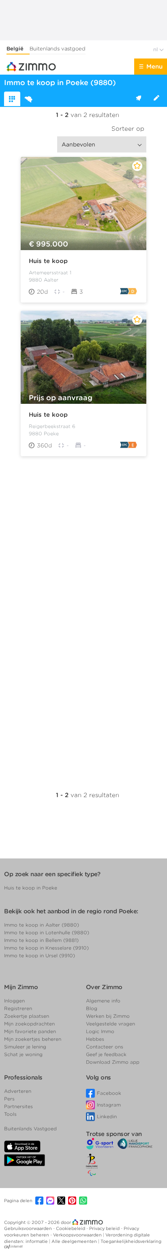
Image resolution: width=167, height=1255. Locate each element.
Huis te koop (48, 261)
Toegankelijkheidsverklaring (131, 1241)
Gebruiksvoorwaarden (28, 1228)
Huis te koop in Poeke (30, 888)
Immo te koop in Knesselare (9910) (46, 948)
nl (156, 49)
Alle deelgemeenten (74, 1241)
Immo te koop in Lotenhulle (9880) (46, 932)
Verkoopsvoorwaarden (78, 1235)
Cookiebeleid (71, 1228)
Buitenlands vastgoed (58, 49)
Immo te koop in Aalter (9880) (41, 925)
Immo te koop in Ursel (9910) (39, 955)
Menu (154, 66)
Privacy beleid (105, 1228)
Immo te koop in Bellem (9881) (41, 940)
